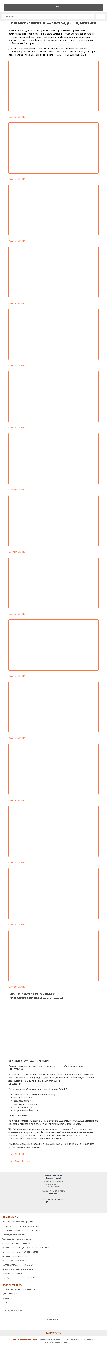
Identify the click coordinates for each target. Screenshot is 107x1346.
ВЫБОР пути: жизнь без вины (14, 1235)
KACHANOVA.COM (53, 1333)
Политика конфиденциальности (26, 1339)
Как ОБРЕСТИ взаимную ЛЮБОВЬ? (15, 1256)
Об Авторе (6, 1298)
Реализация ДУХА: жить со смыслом (16, 1239)
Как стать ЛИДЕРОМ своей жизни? (15, 1261)
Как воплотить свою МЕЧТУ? (13, 1273)
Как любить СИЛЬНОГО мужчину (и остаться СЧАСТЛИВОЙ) (25, 1248)
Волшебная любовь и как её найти (16, 1243)
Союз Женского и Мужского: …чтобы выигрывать (21, 1230)
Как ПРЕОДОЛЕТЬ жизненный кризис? (17, 1265)
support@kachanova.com (53, 1199)
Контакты (5, 1302)
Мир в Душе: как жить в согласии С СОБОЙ (19, 1278)
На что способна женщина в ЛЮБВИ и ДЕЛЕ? (20, 1252)
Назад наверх (53, 1320)
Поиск (100, 16)
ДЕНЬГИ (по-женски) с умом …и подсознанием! (20, 1226)
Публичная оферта (9, 1294)
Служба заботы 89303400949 (53, 1191)
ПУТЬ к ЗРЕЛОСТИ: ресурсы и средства (17, 1222)
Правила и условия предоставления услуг (18, 1289)
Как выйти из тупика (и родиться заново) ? (19, 1269)
